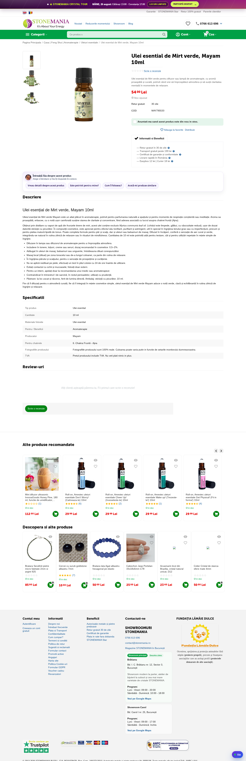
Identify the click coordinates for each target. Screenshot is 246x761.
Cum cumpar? (55, 637)
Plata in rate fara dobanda (100, 636)
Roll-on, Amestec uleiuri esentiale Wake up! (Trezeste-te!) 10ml (161, 497)
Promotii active (56, 654)
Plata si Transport (57, 630)
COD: (134, 110)
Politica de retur (56, 644)
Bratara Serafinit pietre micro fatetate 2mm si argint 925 (37, 569)
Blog (130, 23)
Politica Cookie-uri (57, 664)
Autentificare (29, 623)
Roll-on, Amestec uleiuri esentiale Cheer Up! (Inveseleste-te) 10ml (117, 497)
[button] (190, 129)
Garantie (151, 11)
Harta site (53, 660)
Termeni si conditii (57, 640)
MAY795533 (157, 110)
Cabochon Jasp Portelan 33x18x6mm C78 (139, 567)
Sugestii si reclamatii (59, 647)
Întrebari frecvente (58, 627)
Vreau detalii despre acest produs (46, 185)
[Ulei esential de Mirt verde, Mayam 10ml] (84, 90)
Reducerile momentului (98, 23)
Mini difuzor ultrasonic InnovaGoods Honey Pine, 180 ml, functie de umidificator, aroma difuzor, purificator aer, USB (41, 497)
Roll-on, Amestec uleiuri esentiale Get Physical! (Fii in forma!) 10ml (201, 497)
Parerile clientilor (212, 11)
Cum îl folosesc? (113, 185)
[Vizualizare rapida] (55, 460)
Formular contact (57, 650)
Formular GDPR (56, 667)
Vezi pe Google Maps (139, 698)
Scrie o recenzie (152, 71)
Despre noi (54, 623)
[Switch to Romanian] (30, 13)
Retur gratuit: (138, 104)
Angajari (52, 657)
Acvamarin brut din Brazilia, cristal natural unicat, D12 (171, 569)
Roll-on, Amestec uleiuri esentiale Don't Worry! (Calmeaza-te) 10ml (77, 497)
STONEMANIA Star (168, 11)
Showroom (119, 23)
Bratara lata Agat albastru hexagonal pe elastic (106, 567)
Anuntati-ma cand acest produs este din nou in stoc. (168, 121)
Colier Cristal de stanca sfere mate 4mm (206, 567)
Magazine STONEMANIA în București (145, 648)
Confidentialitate (56, 634)
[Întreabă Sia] (237, 754)
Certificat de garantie (98, 633)
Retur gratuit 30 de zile (99, 630)
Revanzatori (54, 674)
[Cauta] (164, 34)
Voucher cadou (56, 670)
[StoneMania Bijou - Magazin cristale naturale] (46, 23)
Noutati (78, 23)
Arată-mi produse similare (142, 185)
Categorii (38, 34)
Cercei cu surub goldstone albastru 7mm (73, 567)
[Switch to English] (25, 13)
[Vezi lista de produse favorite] (188, 25)
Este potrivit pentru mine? (84, 185)
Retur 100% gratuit (191, 11)
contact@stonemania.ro (137, 643)
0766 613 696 (209, 23)
